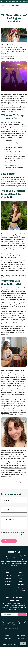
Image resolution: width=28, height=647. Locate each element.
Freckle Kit (8, 575)
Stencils (7, 584)
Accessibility (21, 638)
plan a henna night (6, 372)
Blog (20, 578)
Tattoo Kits (8, 581)
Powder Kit (7, 578)
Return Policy (20, 584)
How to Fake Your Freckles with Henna (15, 467)
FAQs (20, 581)
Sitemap (7, 635)
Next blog (18, 482)
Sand (9, 409)
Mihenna (10, 644)
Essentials (7, 587)
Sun (4, 409)
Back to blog (9, 482)
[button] (3, 5)
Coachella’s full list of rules (8, 104)
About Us (20, 575)
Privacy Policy (7, 638)
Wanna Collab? (20, 591)
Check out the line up (10, 54)
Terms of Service (20, 635)
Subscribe (22, 614)
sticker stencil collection (16, 414)
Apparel (7, 591)
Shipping (20, 587)
